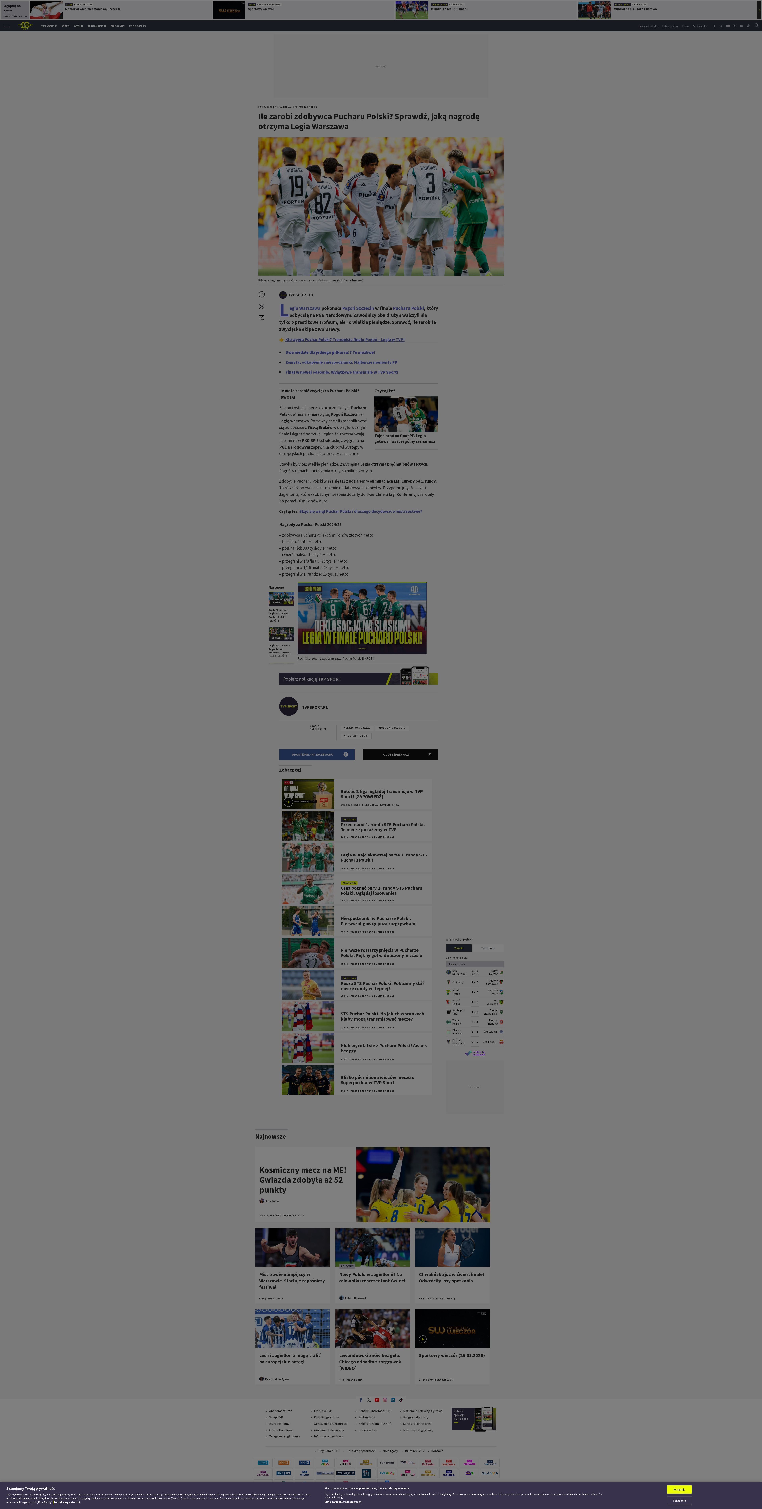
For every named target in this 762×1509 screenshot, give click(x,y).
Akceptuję (679, 1489)
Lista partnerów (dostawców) (343, 1502)
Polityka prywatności (67, 1502)
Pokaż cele (679, 1500)
